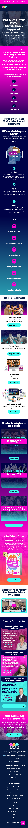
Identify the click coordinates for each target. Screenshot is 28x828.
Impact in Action (13, 811)
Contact (13, 817)
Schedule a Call (15, 761)
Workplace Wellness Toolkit (14, 796)
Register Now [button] (14, 325)
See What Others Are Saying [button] (14, 706)
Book (14, 780)
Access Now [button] (14, 382)
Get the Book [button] (14, 580)
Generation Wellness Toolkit (14, 793)
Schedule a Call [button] (14, 735)
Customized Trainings (14, 774)
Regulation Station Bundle (14, 787)
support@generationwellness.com (15, 755)
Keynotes (14, 777)
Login (13, 805)
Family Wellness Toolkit (14, 798)
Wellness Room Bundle (14, 790)
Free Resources (14, 808)
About (14, 814)
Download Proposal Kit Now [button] (14, 525)
